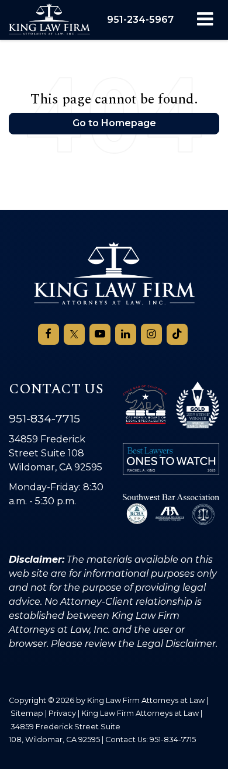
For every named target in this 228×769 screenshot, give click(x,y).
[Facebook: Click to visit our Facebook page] (48, 334)
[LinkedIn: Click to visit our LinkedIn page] (125, 334)
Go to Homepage (114, 123)
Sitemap (27, 713)
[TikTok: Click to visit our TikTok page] (177, 334)
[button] (140, 19)
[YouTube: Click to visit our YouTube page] (100, 334)
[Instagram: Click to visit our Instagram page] (151, 334)
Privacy (62, 713)
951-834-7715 (44, 418)
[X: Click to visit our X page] (74, 334)
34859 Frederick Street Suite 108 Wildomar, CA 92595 (55, 453)
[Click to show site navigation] (205, 20)
